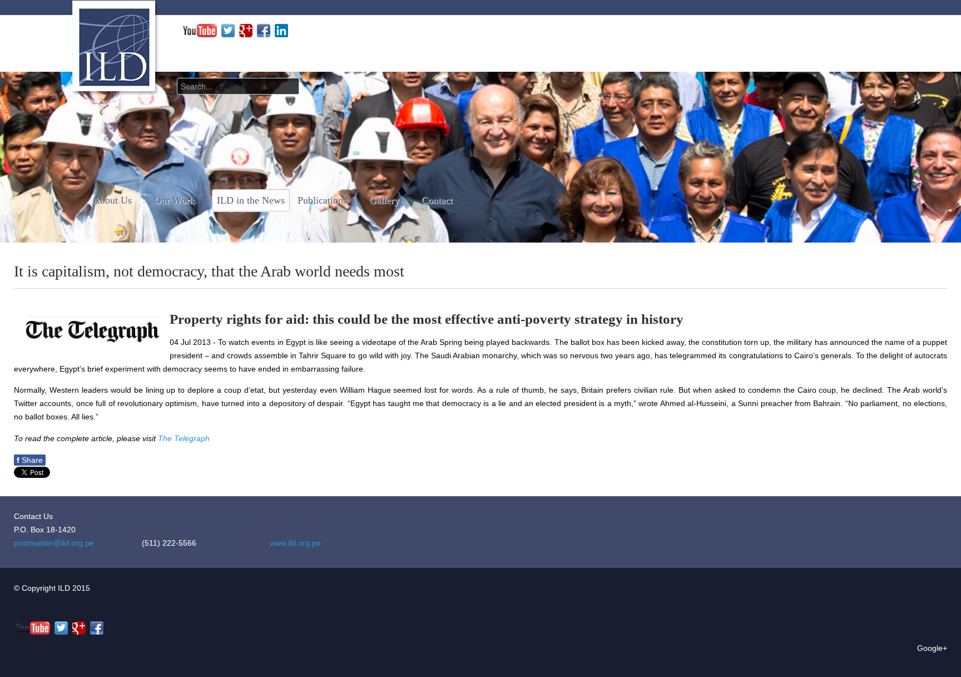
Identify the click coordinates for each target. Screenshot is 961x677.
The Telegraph (184, 438)
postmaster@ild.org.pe (54, 542)
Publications (322, 200)
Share (30, 460)
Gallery (384, 200)
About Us (112, 200)
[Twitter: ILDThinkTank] (228, 30)
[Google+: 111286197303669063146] (245, 30)
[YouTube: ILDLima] (200, 30)
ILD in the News (251, 200)
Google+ (932, 648)
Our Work (174, 200)
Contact (437, 200)
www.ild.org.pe (295, 542)
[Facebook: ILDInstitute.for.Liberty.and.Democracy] (263, 30)
